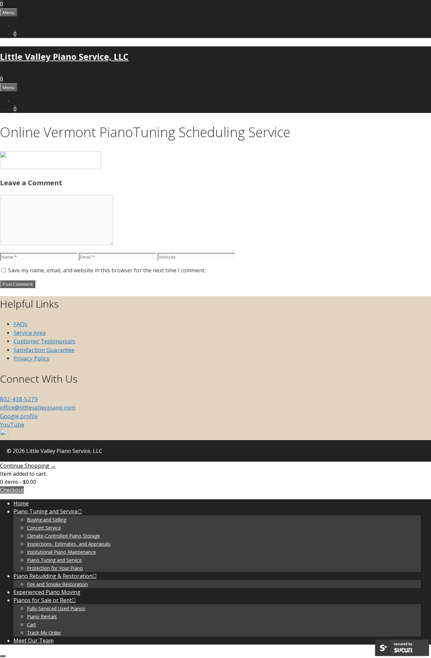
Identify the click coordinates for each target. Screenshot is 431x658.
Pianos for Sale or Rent (42, 600)
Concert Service (44, 528)
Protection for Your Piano (55, 568)
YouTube (12, 424)
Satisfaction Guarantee (43, 350)
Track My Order (44, 632)
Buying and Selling (46, 519)
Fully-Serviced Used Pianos (56, 608)
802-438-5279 (19, 399)
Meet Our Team (33, 640)
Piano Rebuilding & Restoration (53, 576)
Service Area (29, 333)
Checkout (12, 490)
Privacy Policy (31, 358)
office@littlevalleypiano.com (37, 407)
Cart (31, 624)
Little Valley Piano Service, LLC (64, 56)
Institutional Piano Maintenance (61, 552)
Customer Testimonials (44, 341)
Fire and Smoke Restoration (57, 584)
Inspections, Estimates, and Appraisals (68, 544)
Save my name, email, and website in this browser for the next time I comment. (106, 270)
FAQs (20, 324)
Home (21, 503)
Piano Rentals (42, 616)
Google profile (19, 416)
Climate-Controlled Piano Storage (63, 536)
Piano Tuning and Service (45, 511)
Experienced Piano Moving (46, 592)
